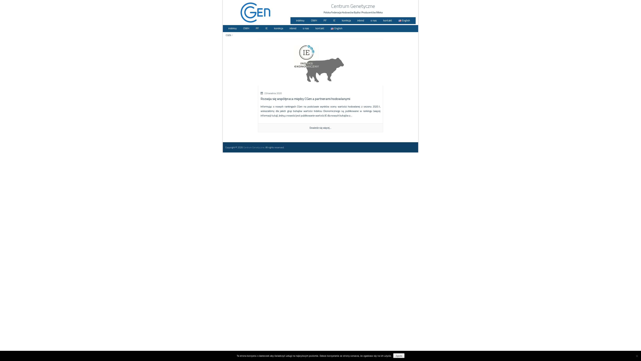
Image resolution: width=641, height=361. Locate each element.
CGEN (228, 35)
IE (334, 20)
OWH (314, 20)
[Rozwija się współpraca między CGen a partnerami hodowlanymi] (320, 65)
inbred (360, 20)
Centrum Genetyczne (353, 6)
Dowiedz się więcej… (320, 128)
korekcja (346, 20)
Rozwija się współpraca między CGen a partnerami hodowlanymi (305, 98)
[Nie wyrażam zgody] (636, 356)
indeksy (300, 20)
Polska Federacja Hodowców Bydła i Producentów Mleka (353, 12)
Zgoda (399, 355)
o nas (374, 20)
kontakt (387, 20)
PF (325, 20)
